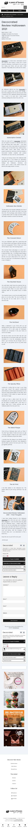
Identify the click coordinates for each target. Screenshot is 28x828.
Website (5, 613)
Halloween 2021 (5, 37)
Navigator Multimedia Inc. (18, 820)
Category (4, 34)
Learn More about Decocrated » (10, 570)
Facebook (14, 792)
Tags (3, 35)
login (7, 10)
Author (3, 39)
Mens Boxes (14, 766)
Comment (6, 585)
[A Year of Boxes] (14, 812)
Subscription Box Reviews (10, 14)
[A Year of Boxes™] (14, 3)
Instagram (14, 795)
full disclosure (16, 627)
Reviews (13, 825)
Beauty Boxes (14, 769)
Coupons (19, 825)
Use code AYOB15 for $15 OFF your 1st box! (12, 567)
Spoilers (25, 825)
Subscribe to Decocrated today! (12, 563)
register (19, 10)
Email (5, 606)
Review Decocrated (7, 660)
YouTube (15, 798)
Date (3, 32)
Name (5, 599)
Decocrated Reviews (14, 35)
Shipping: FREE (5, 553)
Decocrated (7, 35)
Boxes (8, 825)
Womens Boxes (14, 763)
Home (3, 826)
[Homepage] (2, 14)
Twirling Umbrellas (18, 819)
